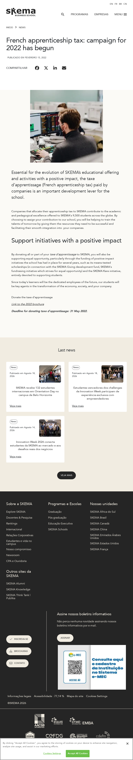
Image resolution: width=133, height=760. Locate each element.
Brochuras (21, 651)
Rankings (11, 523)
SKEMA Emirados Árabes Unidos (105, 536)
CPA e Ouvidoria (16, 561)
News (22, 27)
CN (125, 4)
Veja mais (66, 475)
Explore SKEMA (15, 512)
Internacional (14, 529)
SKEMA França (99, 549)
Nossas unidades (104, 504)
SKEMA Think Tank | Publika (18, 596)
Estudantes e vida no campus (19, 542)
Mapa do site (75, 696)
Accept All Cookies (77, 753)
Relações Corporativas (19, 535)
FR (116, 4)
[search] (63, 14)
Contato (19, 663)
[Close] (127, 743)
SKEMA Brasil (98, 518)
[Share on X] (46, 68)
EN (111, 4)
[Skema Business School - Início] (21, 13)
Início (9, 27)
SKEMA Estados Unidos (104, 543)
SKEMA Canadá (99, 523)
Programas (79, 14)
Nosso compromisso (18, 549)
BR (120, 4)
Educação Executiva (60, 523)
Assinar (65, 637)
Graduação (54, 512)
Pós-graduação (57, 518)
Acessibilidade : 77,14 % (49, 696)
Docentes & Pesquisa (19, 518)
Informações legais (19, 696)
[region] (66, 749)
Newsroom (13, 555)
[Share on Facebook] (37, 68)
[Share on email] (64, 68)
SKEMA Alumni (15, 583)
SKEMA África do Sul (103, 512)
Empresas (101, 14)
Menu (118, 14)
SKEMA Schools (58, 529)
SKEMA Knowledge (18, 589)
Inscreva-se (21, 639)
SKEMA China (98, 529)
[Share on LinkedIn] (55, 68)
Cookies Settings (52, 753)
